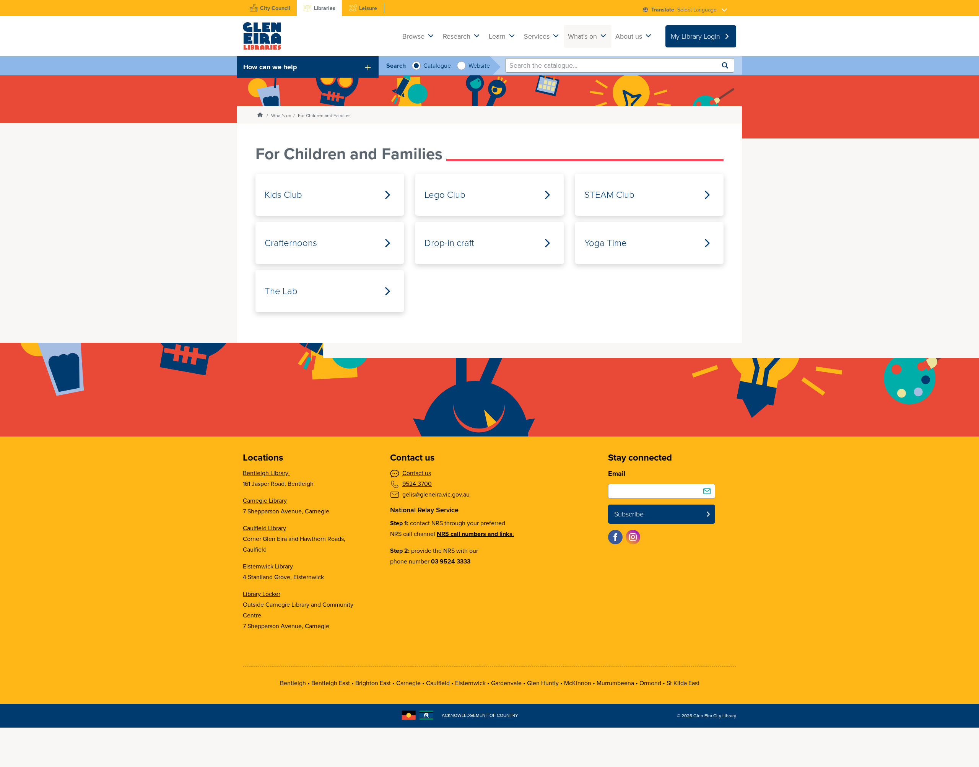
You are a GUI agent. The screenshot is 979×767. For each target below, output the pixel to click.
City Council (275, 8)
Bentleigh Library (266, 473)
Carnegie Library (265, 500)
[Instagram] (633, 537)
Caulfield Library (264, 528)
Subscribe (629, 514)
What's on (281, 115)
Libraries (324, 8)
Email (617, 474)
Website (478, 65)
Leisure (368, 8)
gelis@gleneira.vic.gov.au (436, 494)
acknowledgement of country (480, 715)
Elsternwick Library (268, 566)
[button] (308, 67)
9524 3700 (417, 483)
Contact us (416, 473)
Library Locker (261, 593)
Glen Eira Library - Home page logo (262, 36)
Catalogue (436, 65)
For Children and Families (324, 115)
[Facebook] (615, 537)
